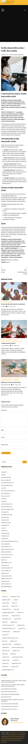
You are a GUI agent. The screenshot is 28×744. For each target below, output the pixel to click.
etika (16, 609)
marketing (20, 625)
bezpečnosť (6, 599)
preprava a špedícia (18, 647)
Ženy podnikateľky (5, 586)
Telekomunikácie (5, 562)
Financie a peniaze (6, 380)
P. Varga (3, 306)
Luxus (2, 528)
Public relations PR (5, 546)
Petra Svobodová (19, 54)
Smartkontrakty (4, 557)
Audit (2, 474)
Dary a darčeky (4, 493)
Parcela (15, 691)
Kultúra (9, 740)
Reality (9, 734)
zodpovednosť (16, 663)
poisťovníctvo (6, 644)
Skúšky (14, 740)
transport (5, 660)
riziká (13, 653)
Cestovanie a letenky (11, 260)
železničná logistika (8, 669)
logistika (14, 622)
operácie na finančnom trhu (10, 638)
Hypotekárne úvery (5, 514)
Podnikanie (16, 380)
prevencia (5, 650)
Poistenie (3, 538)
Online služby (4, 533)
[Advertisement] (14, 28)
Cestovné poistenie (5, 485)
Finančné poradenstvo (6, 509)
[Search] (25, 10)
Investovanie (4, 520)
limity (4, 622)
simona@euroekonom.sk (16, 722)
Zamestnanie (4, 581)
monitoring (6, 631)
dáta (14, 603)
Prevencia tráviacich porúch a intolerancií (13, 304)
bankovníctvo (14, 596)
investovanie (15, 615)
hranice (5, 615)
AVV (10, 697)
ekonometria (6, 609)
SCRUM (14, 689)
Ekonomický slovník (5, 384)
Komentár (4, 410)
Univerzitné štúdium (5, 568)
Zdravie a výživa (5, 583)
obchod (5, 634)
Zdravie (22, 736)
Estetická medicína (5, 504)
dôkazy (5, 606)
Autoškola (3, 734)
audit (4, 596)
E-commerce (16, 379)
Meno (2, 430)
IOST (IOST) (14, 709)
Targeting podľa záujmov (8, 343)
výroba (15, 660)
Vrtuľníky (22, 733)
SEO (10, 733)
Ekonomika (16, 736)
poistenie (13, 641)
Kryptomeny (4, 525)
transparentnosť (17, 657)
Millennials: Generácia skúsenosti (11, 382)
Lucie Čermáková (5, 345)
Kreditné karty (4, 522)
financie (20, 612)
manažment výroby (8, 625)
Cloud (2, 488)
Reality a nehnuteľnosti (6, 549)
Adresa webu (4, 444)
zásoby (5, 666)
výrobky (5, 663)
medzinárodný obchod (8, 628)
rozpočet (5, 657)
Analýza (3, 472)
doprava (7, 262)
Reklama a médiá (5, 341)
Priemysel (15, 706)
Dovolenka (4, 742)
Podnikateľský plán (10, 738)
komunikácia (6, 618)
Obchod (3, 530)
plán (4, 641)
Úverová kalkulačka (13, 703)
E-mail (2, 437)
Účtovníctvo (4, 565)
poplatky (17, 644)
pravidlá (5, 647)
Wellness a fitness (17, 341)
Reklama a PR (15, 733)
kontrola (17, 618)
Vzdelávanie (4, 573)
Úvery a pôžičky (4, 570)
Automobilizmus (5, 477)
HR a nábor (3, 512)
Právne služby (4, 544)
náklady (16, 631)
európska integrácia (8, 612)
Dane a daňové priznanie (6, 490)
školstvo (14, 666)
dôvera (14, 606)
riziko (4, 653)
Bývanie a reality (5, 480)
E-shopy (3, 498)
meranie (21, 628)
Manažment (15, 734)
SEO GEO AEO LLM (5, 554)
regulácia (16, 650)
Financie (10, 736)
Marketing (3, 740)
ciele (15, 599)
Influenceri (3, 517)
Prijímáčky (22, 734)
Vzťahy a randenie (5, 576)
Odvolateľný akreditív (14, 694)
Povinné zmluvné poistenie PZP (8, 541)
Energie (3, 501)
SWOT (2, 560)
